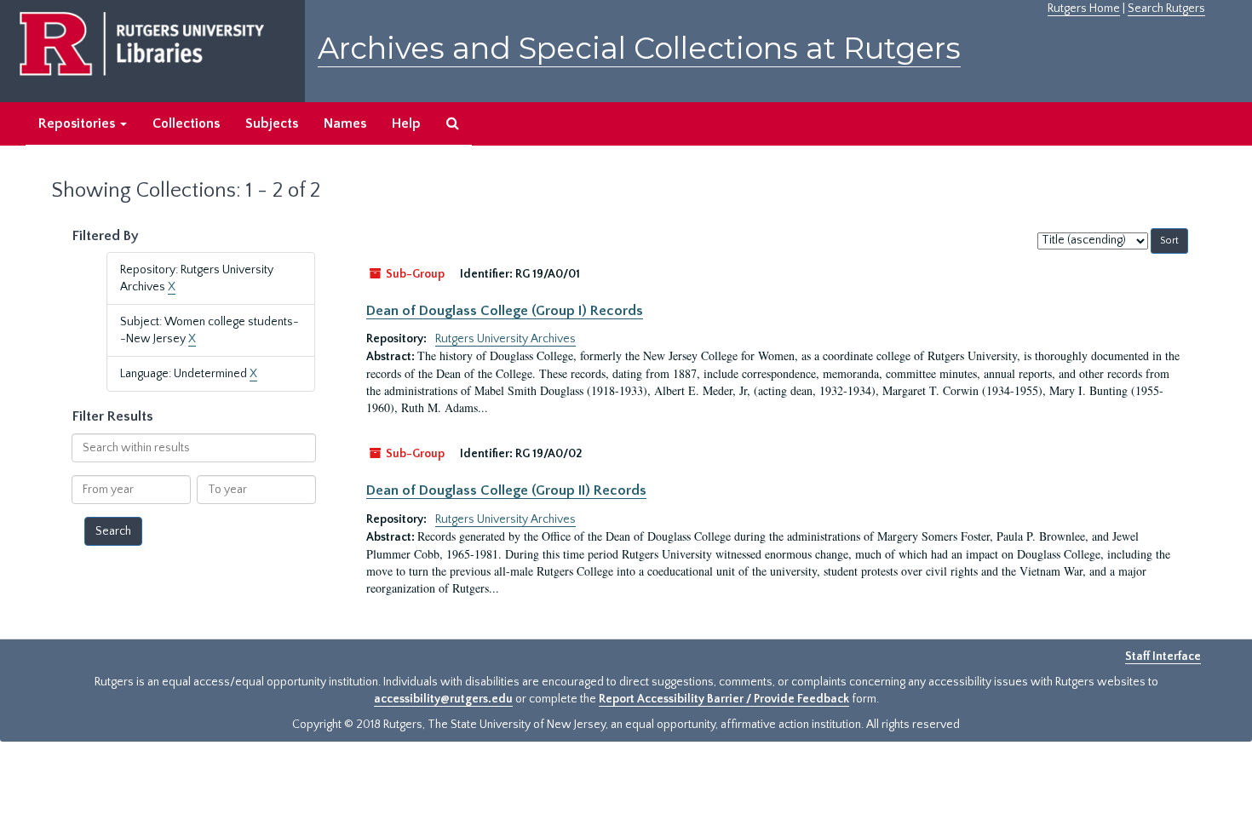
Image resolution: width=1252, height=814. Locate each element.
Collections (186, 123)
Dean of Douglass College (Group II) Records (506, 490)
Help (406, 123)
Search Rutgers (1166, 8)
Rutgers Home (1084, 8)
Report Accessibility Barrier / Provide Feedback (724, 699)
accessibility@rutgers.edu (443, 699)
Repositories (78, 123)
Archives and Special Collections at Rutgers (639, 48)
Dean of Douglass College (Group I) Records (504, 310)
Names (345, 123)
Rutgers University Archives (505, 339)
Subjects (271, 123)
